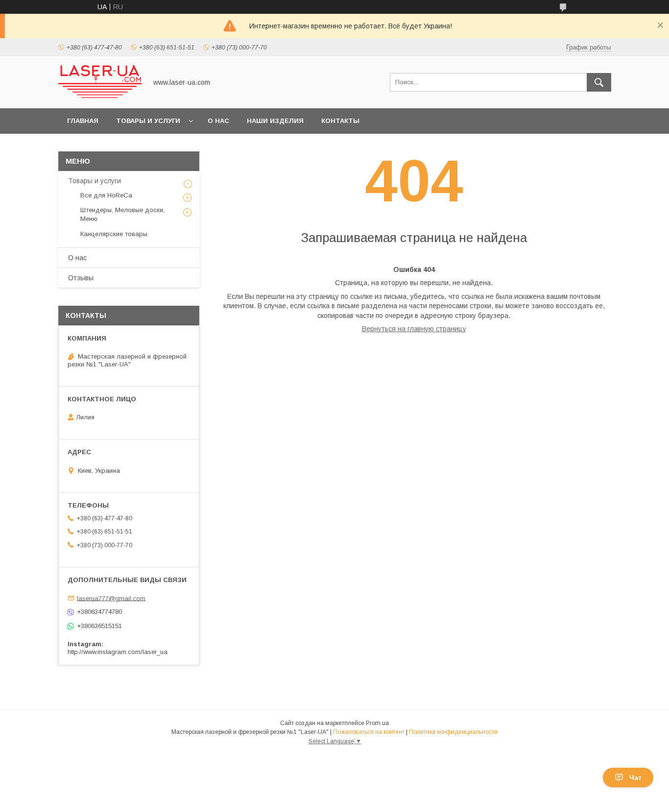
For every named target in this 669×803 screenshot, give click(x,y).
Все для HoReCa (106, 195)
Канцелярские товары (113, 234)
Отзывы (81, 278)
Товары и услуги (148, 120)
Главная (82, 120)
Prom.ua (377, 723)
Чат (635, 777)
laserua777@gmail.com (111, 598)
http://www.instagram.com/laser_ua (117, 652)
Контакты (340, 120)
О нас (218, 120)
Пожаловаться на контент (369, 732)
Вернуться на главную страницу (414, 329)
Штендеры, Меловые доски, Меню (122, 214)
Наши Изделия (275, 120)
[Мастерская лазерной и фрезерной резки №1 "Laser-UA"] (100, 95)
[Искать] (599, 82)
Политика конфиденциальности (453, 732)
